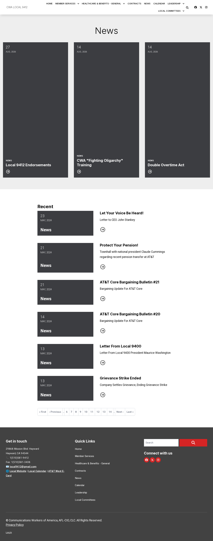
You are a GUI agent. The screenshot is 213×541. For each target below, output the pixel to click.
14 (111, 411)
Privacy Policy (15, 525)
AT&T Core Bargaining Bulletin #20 (130, 314)
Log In (9, 532)
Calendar (159, 3)
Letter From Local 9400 (120, 346)
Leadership (174, 3)
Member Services (65, 3)
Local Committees (169, 11)
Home (49, 3)
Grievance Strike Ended (120, 378)
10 (86, 413)
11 (92, 411)
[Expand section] (78, 3)
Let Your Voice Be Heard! (121, 213)
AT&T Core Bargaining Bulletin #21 (129, 282)
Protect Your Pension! (119, 245)
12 (99, 411)
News (147, 3)
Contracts (134, 3)
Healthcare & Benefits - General (101, 3)
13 (105, 411)
